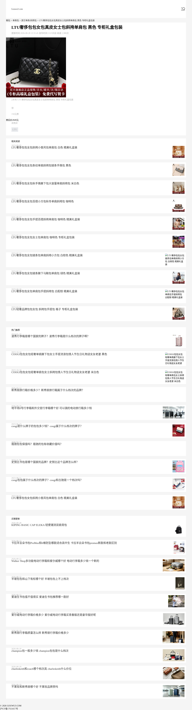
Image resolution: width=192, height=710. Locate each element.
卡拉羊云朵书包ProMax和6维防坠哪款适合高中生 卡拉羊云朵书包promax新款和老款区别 (64, 542)
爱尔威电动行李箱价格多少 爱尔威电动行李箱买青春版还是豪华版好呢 (53, 614)
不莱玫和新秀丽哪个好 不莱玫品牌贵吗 (34, 686)
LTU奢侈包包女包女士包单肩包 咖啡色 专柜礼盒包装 (43, 237)
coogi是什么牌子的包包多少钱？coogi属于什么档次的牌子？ (47, 426)
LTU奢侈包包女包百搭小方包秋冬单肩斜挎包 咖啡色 (42, 201)
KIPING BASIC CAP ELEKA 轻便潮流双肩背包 (39, 525)
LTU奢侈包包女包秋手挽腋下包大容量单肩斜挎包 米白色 (45, 183)
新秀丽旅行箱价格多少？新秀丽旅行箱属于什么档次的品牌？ (47, 390)
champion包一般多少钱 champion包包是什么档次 (40, 650)
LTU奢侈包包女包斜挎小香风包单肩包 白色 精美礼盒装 (44, 147)
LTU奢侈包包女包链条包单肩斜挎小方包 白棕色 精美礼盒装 (47, 255)
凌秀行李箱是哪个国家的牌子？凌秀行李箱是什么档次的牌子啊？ (50, 336)
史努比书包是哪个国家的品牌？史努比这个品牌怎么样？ (45, 462)
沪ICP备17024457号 (9, 709)
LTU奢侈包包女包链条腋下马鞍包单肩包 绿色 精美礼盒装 (45, 273)
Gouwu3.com (17, 9)
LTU (14, 129)
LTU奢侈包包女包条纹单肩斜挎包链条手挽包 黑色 (41, 165)
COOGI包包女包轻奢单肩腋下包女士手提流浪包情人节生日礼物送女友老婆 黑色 (59, 354)
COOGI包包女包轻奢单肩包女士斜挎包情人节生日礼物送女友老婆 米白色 (55, 372)
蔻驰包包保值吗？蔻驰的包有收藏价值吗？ (37, 444)
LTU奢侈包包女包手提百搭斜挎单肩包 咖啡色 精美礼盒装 (45, 219)
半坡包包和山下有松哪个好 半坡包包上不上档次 (40, 578)
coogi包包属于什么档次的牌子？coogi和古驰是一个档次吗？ (47, 480)
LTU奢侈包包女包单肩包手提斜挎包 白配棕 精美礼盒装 (44, 291)
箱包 (8, 20)
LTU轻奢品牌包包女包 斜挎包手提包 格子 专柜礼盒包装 (44, 309)
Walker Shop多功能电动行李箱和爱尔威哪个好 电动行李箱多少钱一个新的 (55, 560)
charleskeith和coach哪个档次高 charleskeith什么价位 (41, 668)
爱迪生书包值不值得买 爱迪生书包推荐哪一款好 (40, 596)
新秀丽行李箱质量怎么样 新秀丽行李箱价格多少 (40, 632)
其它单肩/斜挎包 (29, 20)
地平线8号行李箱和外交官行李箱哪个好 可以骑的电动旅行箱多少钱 (51, 408)
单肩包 (16, 20)
